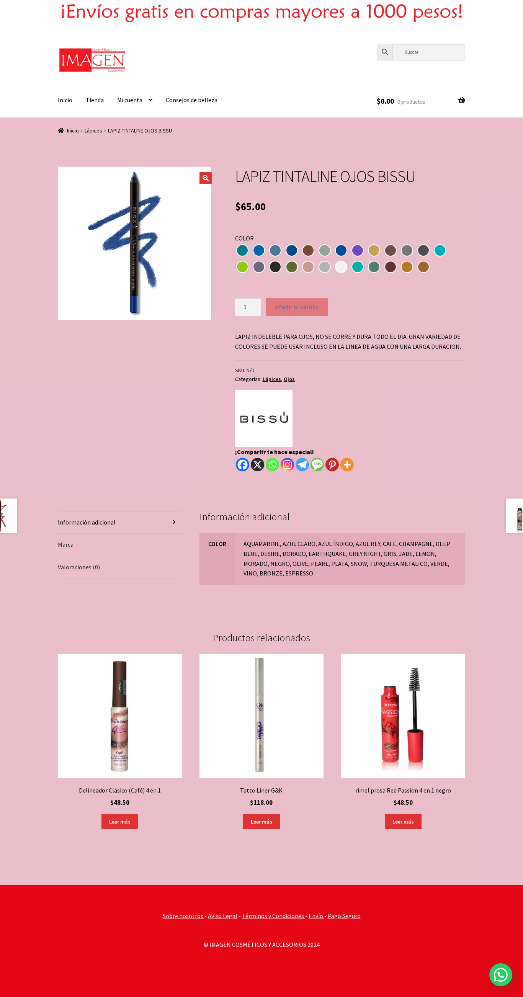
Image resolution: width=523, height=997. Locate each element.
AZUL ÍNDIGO (275, 250)
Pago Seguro (344, 916)
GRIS (423, 250)
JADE (440, 250)
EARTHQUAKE (390, 250)
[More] (347, 464)
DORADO (374, 250)
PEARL (308, 267)
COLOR (244, 238)
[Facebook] (242, 464)
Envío (316, 916)
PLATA (325, 267)
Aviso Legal (222, 916)
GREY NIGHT (407, 250)
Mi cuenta (129, 100)
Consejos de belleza (191, 100)
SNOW (341, 267)
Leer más (120, 821)
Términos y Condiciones (273, 916)
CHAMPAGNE (325, 250)
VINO (390, 267)
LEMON (242, 267)
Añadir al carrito (297, 307)
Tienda (95, 100)
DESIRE (357, 250)
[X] (257, 464)
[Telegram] (302, 464)
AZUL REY (292, 250)
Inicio (65, 100)
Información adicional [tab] (87, 522)
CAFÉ (308, 250)
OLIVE (292, 267)
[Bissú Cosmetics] (264, 418)
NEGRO (275, 267)
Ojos (289, 379)
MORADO (259, 267)
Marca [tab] (66, 544)
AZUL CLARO (259, 250)
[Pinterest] (332, 464)
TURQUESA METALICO (357, 267)
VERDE (374, 267)
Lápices (93, 130)
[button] (205, 178)
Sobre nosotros (183, 916)
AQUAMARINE (242, 250)
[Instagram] (287, 464)
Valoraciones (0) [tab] (79, 567)
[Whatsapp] (272, 464)
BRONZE (407, 267)
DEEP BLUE (341, 250)
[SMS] (317, 464)
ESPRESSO (423, 267)
